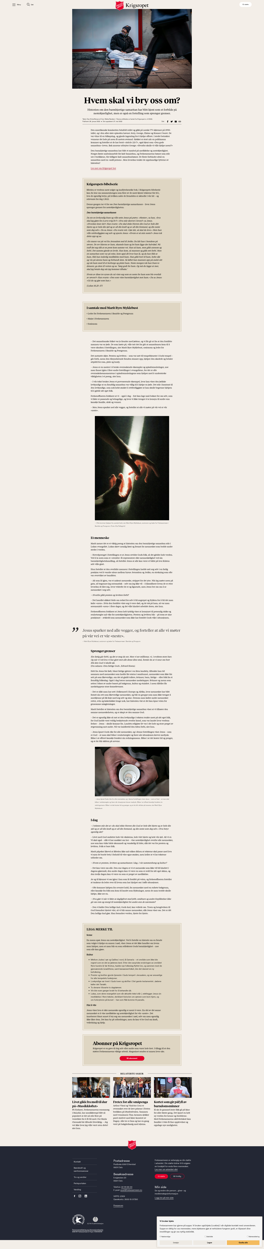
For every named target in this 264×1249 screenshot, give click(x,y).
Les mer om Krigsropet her (103, 168)
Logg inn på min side (164, 1197)
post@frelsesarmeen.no (131, 1190)
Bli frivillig (177, 1176)
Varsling (77, 1189)
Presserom (118, 1205)
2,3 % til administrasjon (95, 1223)
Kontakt (77, 1161)
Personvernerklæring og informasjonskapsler (87, 1230)
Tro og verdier (80, 1177)
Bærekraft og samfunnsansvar (81, 1169)
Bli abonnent (132, 1058)
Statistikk (209, 1236)
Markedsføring (254, 1236)
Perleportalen (80, 1183)
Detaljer (176, 1243)
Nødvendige (165, 1236)
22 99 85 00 (126, 1187)
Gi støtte (161, 1176)
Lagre (209, 1242)
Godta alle (243, 1242)
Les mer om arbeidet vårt (166, 1169)
